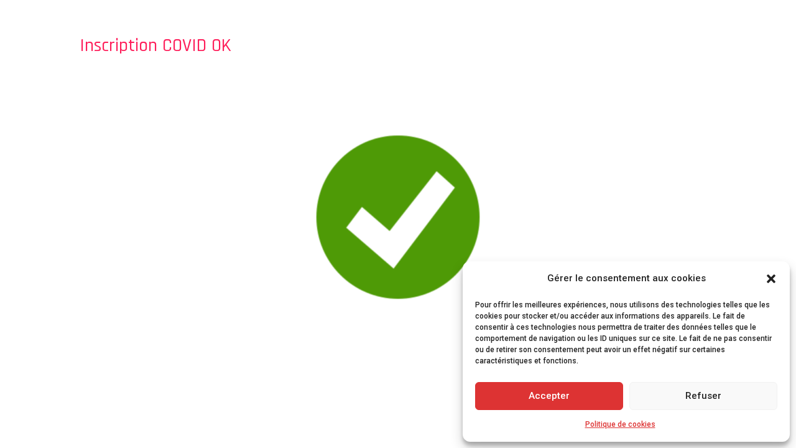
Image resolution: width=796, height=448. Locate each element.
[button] (771, 279)
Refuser (703, 395)
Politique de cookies (620, 424)
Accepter (549, 395)
